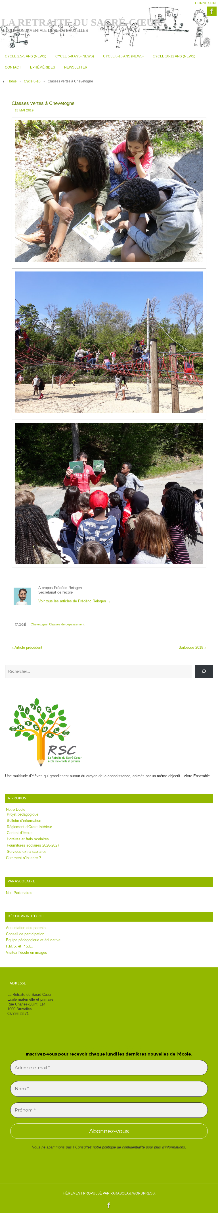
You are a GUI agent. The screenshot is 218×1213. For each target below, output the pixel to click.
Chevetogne (39, 624)
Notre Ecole (15, 809)
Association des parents (26, 928)
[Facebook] (212, 11)
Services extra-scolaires (27, 851)
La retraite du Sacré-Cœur (81, 22)
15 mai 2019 (24, 110)
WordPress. (144, 1193)
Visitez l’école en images (26, 952)
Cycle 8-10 (32, 81)
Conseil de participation (25, 934)
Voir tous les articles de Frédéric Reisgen (74, 601)
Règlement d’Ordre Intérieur (29, 827)
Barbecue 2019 (192, 647)
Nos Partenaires (19, 893)
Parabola (119, 1193)
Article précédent (27, 647)
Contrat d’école (19, 833)
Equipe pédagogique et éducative (33, 940)
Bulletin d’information (24, 820)
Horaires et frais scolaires (28, 839)
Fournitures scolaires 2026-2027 (33, 845)
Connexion (205, 3)
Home (12, 81)
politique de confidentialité (123, 1147)
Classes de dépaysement (66, 624)
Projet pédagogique (22, 814)
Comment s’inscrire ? (23, 858)
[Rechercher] (204, 671)
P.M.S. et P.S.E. (19, 946)
